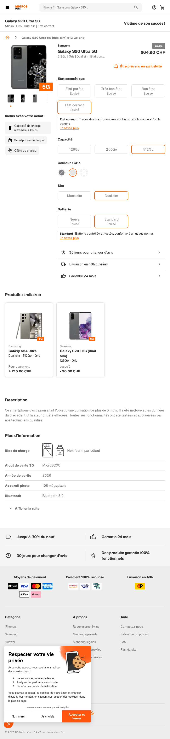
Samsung (11, 634)
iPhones (10, 626)
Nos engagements (85, 634)
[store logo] (21, 7)
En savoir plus (69, 128)
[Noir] (62, 172)
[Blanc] (84, 172)
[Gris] (73, 172)
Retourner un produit (135, 634)
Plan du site (128, 649)
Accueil (7, 37)
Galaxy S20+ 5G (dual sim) (78, 353)
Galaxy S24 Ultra (22, 350)
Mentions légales (84, 642)
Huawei (10, 642)
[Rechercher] (136, 7)
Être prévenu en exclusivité (141, 66)
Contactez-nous (132, 626)
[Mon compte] (154, 7)
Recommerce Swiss (86, 626)
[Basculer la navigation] (7, 7)
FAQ (123, 642)
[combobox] (85, 7)
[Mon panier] (162, 7)
